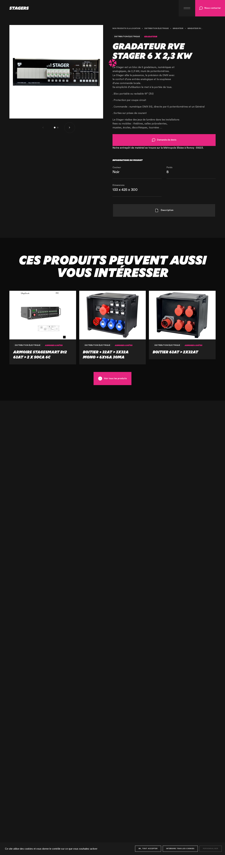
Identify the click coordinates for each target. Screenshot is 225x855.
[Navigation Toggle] (187, 8)
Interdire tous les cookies (180, 848)
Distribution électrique (156, 28)
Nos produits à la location (126, 28)
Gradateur (178, 28)
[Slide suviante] (69, 127)
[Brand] (14, 8)
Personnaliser (210, 848)
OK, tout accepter (148, 848)
